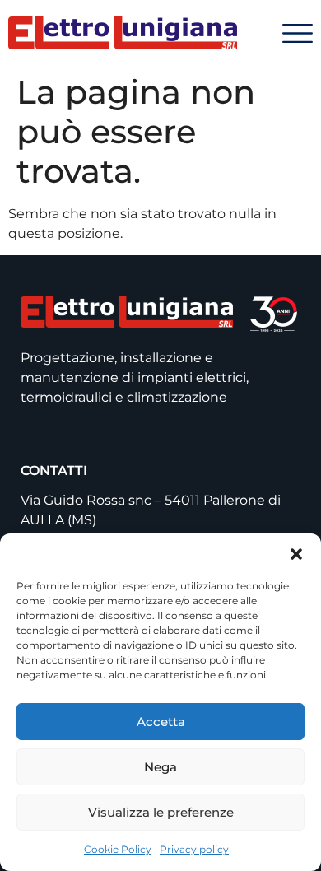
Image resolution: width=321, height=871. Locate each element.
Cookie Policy (117, 849)
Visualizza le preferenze (161, 812)
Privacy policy (194, 849)
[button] (296, 554)
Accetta (161, 721)
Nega (160, 767)
